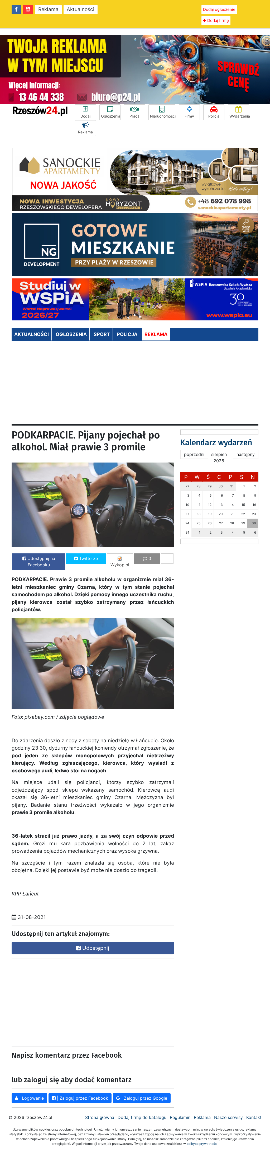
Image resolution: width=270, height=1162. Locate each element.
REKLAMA (155, 334)
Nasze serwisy (228, 1117)
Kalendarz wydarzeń (216, 442)
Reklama (48, 9)
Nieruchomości (162, 116)
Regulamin (180, 1117)
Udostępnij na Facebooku (40, 561)
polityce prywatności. (202, 1144)
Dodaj (85, 116)
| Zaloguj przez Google (143, 1098)
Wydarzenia (239, 116)
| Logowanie (31, 1098)
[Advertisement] (135, 385)
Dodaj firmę (217, 20)
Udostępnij (95, 948)
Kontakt (254, 1117)
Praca (134, 116)
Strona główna (99, 1117)
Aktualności (80, 9)
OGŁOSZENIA (71, 334)
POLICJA (127, 334)
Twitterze (88, 558)
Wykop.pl (119, 564)
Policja (213, 116)
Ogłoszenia (110, 116)
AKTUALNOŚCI (31, 334)
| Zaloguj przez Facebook (82, 1098)
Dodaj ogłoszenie (219, 9)
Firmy (189, 116)
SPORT (102, 334)
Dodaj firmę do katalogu (142, 1117)
